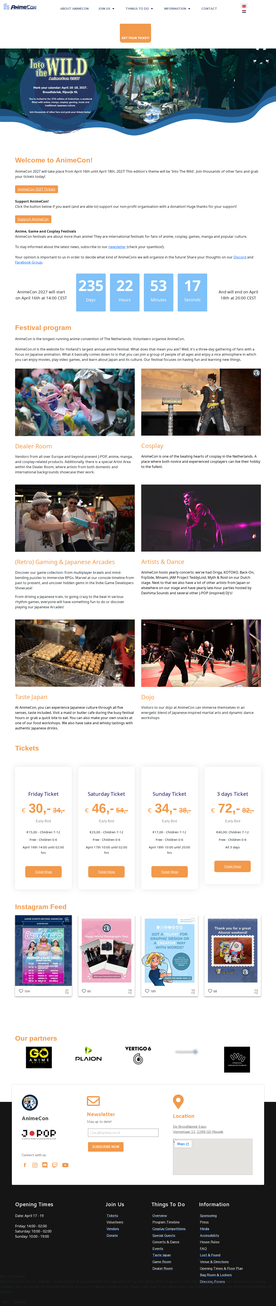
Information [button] (175, 9)
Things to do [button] (137, 9)
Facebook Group (28, 262)
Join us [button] (104, 9)
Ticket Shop (43, 872)
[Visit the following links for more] (25, 1165)
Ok (5, 1302)
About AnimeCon (74, 9)
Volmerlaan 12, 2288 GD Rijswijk (198, 1131)
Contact (209, 9)
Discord (240, 257)
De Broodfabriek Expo (189, 1126)
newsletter (117, 246)
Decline (20, 1302)
